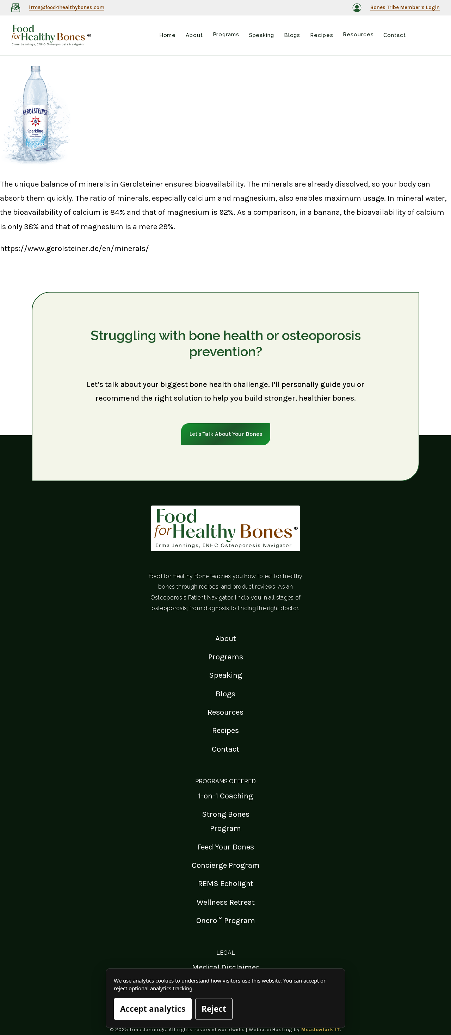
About (225, 638)
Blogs (225, 693)
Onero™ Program (225, 920)
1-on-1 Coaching (225, 796)
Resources (225, 712)
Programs (225, 656)
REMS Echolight (225, 883)
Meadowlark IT (320, 1030)
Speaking (225, 675)
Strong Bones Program (225, 821)
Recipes (225, 730)
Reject (214, 1008)
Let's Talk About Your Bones (225, 434)
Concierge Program (226, 865)
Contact (225, 749)
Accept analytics (152, 1008)
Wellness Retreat (226, 902)
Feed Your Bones (225, 847)
